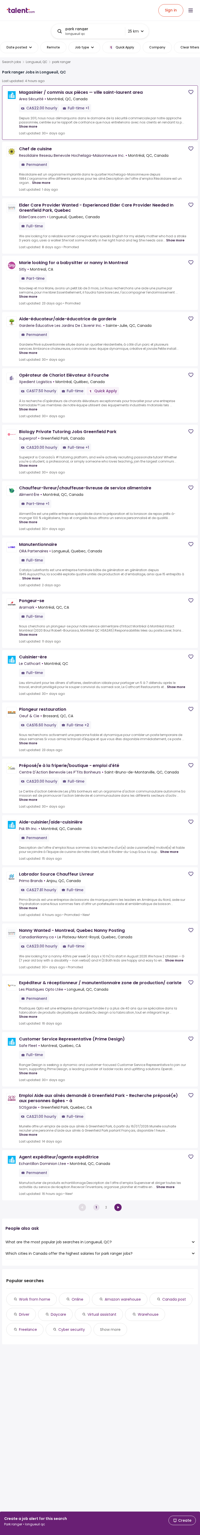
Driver (24, 1314)
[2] (118, 1207)
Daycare (58, 1314)
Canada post (174, 1299)
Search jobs (11, 62)
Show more (28, 126)
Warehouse (148, 1314)
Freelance (28, 1329)
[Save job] (190, 92)
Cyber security (71, 1329)
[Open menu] (191, 10)
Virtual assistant (102, 1314)
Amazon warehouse (123, 1299)
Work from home (34, 1299)
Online (77, 1299)
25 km (133, 31)
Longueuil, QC (36, 62)
